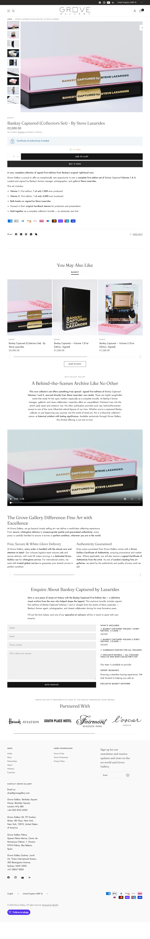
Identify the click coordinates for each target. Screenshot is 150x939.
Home (9, 19)
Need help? (138, 234)
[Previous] (28, 67)
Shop (9, 757)
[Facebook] (100, 2)
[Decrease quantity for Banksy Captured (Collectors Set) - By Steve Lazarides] (9, 157)
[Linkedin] (113, 2)
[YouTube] (108, 2)
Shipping (21, 132)
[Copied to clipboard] (36, 234)
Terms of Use (59, 753)
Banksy (75, 272)
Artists (9, 753)
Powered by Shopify (50, 905)
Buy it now (75, 164)
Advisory (10, 768)
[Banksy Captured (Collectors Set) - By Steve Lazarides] (29, 307)
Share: (10, 234)
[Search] (13, 11)
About (9, 765)
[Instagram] (104, 2)
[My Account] (134, 11)
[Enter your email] (127, 775)
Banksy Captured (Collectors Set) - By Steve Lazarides (27, 345)
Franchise (11, 772)
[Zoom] (142, 27)
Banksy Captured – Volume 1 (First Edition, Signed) (71, 345)
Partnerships (12, 761)
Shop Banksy (75, 364)
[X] (21, 234)
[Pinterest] (26, 234)
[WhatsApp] (31, 234)
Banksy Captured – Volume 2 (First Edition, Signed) (116, 345)
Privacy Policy (59, 761)
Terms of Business (61, 757)
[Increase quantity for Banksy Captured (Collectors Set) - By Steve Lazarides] (18, 157)
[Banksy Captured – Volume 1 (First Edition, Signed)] (75, 307)
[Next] (135, 67)
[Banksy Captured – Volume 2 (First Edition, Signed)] (120, 307)
